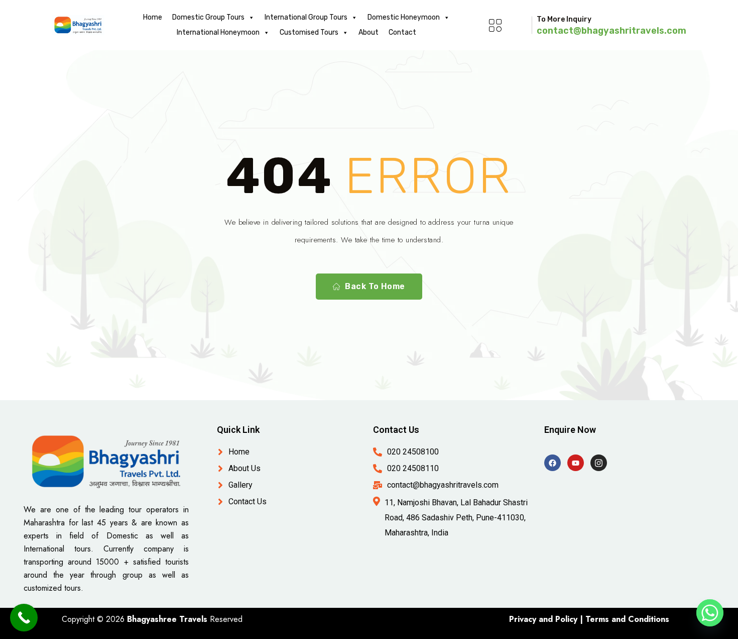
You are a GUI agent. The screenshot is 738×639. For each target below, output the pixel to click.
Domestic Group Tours (208, 17)
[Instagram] (598, 462)
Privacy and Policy (543, 619)
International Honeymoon (218, 32)
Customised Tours (309, 32)
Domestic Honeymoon (403, 17)
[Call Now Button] (24, 617)
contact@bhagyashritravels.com (611, 30)
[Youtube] (575, 462)
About (368, 32)
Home (152, 17)
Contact (402, 32)
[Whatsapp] (709, 612)
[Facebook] (552, 462)
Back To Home (375, 286)
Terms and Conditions (627, 619)
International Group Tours (306, 17)
